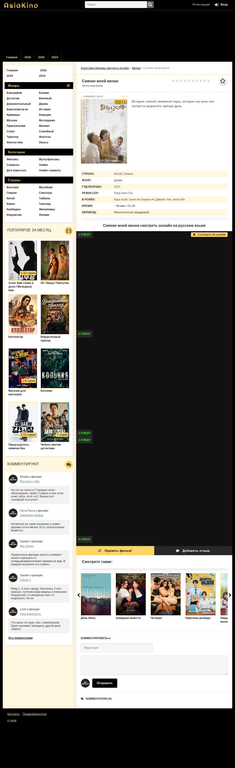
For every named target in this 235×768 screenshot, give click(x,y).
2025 (41, 57)
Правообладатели (35, 714)
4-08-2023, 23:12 (93, 96)
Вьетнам (13, 187)
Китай (118, 173)
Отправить (105, 683)
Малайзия (46, 187)
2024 (55, 57)
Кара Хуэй (120, 199)
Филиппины (47, 209)
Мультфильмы (49, 159)
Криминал (13, 114)
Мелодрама (47, 120)
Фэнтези (44, 137)
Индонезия (14, 214)
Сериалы (13, 164)
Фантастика (15, 142)
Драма (43, 103)
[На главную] (26, 3)
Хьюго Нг (134, 199)
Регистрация (201, 4)
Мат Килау (27, 546)
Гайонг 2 (25, 580)
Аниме (43, 164)
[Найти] (150, 4)
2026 (28, 57)
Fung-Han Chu (123, 193)
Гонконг (128, 173)
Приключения (16, 126)
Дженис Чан (163, 199)
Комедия (45, 114)
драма (118, 180)
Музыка (12, 120)
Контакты (13, 714)
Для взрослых (16, 170)
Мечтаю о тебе (29, 481)
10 (208, 81)
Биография (14, 92)
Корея (11, 203)
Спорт (11, 131)
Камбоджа (14, 209)
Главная (11, 57)
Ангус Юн (179, 199)
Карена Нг (147, 199)
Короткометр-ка (17, 109)
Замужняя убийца (31, 515)
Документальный (19, 103)
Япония (44, 214)
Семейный (46, 131)
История (44, 109)
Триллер (12, 137)
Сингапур (45, 192)
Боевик (44, 92)
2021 (117, 186)
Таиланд (45, 203)
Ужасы (43, 142)
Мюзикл (44, 126)
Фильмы (12, 159)
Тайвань (44, 198)
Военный (45, 98)
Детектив (13, 98)
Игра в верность (30, 614)
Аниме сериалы (50, 170)
